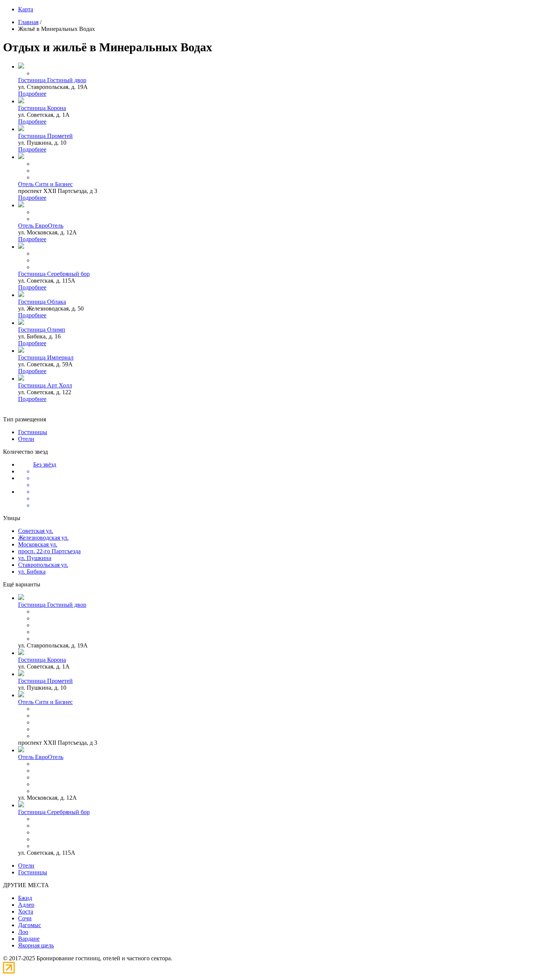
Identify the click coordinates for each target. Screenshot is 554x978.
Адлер (26, 904)
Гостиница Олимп (41, 329)
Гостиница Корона (42, 108)
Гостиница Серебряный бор (54, 274)
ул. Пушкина (34, 558)
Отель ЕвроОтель (40, 225)
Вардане (29, 938)
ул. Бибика (32, 571)
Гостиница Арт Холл (45, 385)
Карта (25, 9)
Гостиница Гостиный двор (52, 80)
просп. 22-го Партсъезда (49, 551)
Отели (26, 439)
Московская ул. (37, 544)
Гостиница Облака (42, 301)
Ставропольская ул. (43, 565)
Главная (28, 22)
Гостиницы (32, 432)
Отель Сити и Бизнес (45, 184)
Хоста (25, 911)
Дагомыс (29, 925)
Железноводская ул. (43, 537)
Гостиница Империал (45, 357)
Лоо (23, 932)
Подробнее (32, 93)
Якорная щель (36, 945)
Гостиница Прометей (45, 136)
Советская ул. (35, 531)
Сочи (25, 918)
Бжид (25, 898)
